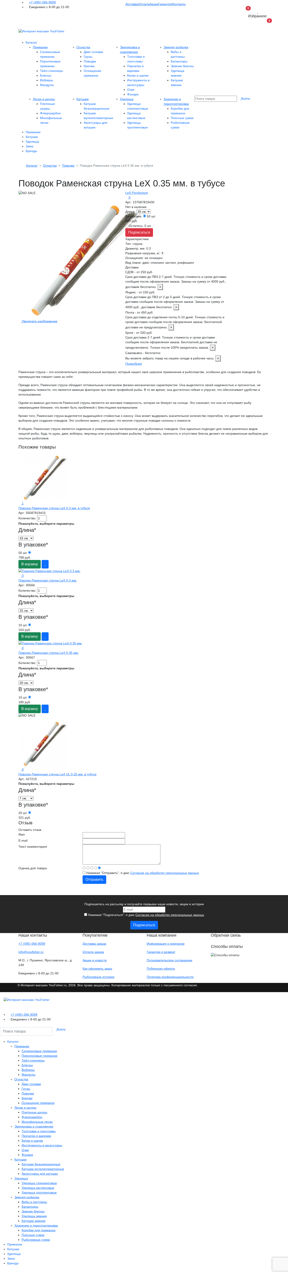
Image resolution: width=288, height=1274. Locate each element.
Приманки (40, 47)
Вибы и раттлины (34, 1202)
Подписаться (139, 232)
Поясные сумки (182, 118)
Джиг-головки (93, 52)
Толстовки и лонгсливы (39, 1131)
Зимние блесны (182, 66)
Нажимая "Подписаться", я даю (145, 915)
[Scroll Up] (1, 1271)
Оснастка (83, 47)
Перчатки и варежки (36, 1136)
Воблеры (46, 80)
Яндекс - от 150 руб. (174, 299)
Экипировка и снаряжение (33, 1126)
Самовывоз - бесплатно (172, 355)
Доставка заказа (94, 943)
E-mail (22, 840)
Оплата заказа (93, 952)
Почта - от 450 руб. (174, 320)
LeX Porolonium (136, 193)
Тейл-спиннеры (51, 71)
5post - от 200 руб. (171, 340)
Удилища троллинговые (39, 1192)
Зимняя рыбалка (176, 47)
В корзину (29, 564)
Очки (130, 89)
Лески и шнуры (44, 99)
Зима (29, 146)
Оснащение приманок (38, 1103)
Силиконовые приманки (39, 1051)
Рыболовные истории (98, 977)
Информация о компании (165, 943)
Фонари (133, 94)
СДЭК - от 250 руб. (175, 279)
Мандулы (47, 85)
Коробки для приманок (38, 1230)
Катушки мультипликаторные (43, 1169)
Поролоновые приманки (39, 1055)
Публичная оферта (161, 968)
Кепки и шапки (137, 75)
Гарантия (165, 4)
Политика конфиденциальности (170, 977)
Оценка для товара (32, 868)
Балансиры (179, 61)
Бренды (31, 151)
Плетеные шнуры (34, 1112)
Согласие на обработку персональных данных (164, 873)
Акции (154, 4)
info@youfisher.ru (30, 952)
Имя (21, 834)
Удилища (126, 99)
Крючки (89, 66)
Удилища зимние (34, 1216)
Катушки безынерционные (41, 1164)
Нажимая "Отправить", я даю (142, 873)
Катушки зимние (33, 1221)
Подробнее (133, 363)
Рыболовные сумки (36, 1239)
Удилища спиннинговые (39, 1183)
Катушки (82, 99)
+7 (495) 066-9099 (42, 2)
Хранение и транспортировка (36, 1225)
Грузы (88, 56)
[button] (265, 24)
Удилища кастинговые (38, 1188)
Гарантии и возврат (161, 952)
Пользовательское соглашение (169, 960)
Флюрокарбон (50, 113)
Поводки (90, 61)
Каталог (31, 42)
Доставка (132, 4)
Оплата (144, 4)
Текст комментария (32, 846)
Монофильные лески (37, 1122)
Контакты (179, 4)
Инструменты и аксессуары (42, 1145)
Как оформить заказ (97, 968)
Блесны (45, 75)
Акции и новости (95, 960)
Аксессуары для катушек (40, 1173)
